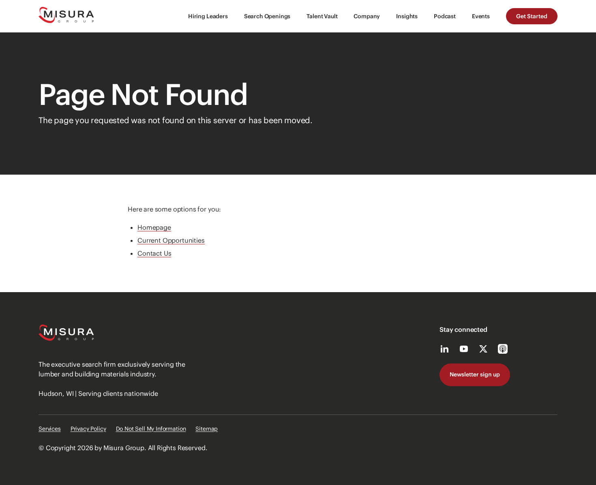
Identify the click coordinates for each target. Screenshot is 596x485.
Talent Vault (322, 16)
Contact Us (154, 253)
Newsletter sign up (475, 374)
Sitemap (206, 428)
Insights (407, 16)
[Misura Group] (66, 16)
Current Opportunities (171, 240)
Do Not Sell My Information (151, 428)
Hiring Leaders (208, 16)
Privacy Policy (88, 428)
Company (367, 16)
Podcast (445, 16)
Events (481, 16)
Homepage (154, 227)
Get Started (531, 16)
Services (50, 428)
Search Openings (267, 16)
